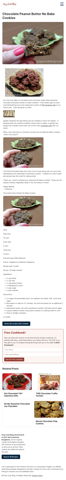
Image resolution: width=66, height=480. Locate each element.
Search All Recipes (11, 457)
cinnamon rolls (46, 126)
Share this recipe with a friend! (16, 324)
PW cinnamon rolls (49, 105)
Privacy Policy (37, 476)
